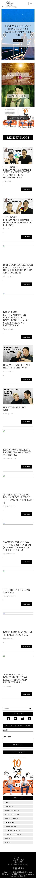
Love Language (10, 818)
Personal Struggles (11, 834)
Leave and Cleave (10, 814)
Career (6, 803)
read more (18, 40)
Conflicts (7, 807)
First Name (7, 737)
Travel (6, 842)
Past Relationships (10, 830)
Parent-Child (8, 826)
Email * (5, 730)
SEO (10, 874)
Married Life (8, 822)
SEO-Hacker (18, 874)
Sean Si (22, 876)
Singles (7, 838)
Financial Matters (10, 810)
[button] (3, 34)
